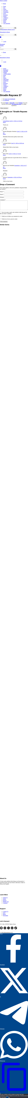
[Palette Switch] (14, 37)
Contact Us (5, 911)
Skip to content (3, 0)
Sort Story (5, 10)
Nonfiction (5, 12)
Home (4, 68)
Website (2, 197)
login (7, 102)
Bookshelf (2, 44)
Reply (4, 122)
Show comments (4, 108)
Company (5, 903)
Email (2, 194)
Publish (2, 45)
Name (2, 191)
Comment (3, 200)
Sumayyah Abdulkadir (9, 99)
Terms (4, 899)
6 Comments (6, 100)
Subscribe (5, 71)
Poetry (4, 9)
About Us (5, 897)
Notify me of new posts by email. (9, 219)
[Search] (0, 26)
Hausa (4, 20)
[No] (9, 1097)
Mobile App (6, 901)
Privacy (5, 900)
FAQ (4, 912)
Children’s (5, 17)
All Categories (6, 23)
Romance (5, 15)
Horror (4, 16)
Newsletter (5, 915)
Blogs (4, 22)
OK (7, 1097)
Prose (4, 6)
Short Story (6, 79)
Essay (4, 13)
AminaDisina (6, 121)
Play (4, 7)
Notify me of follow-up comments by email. (12, 216)
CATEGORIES (7, 74)
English (5, 19)
